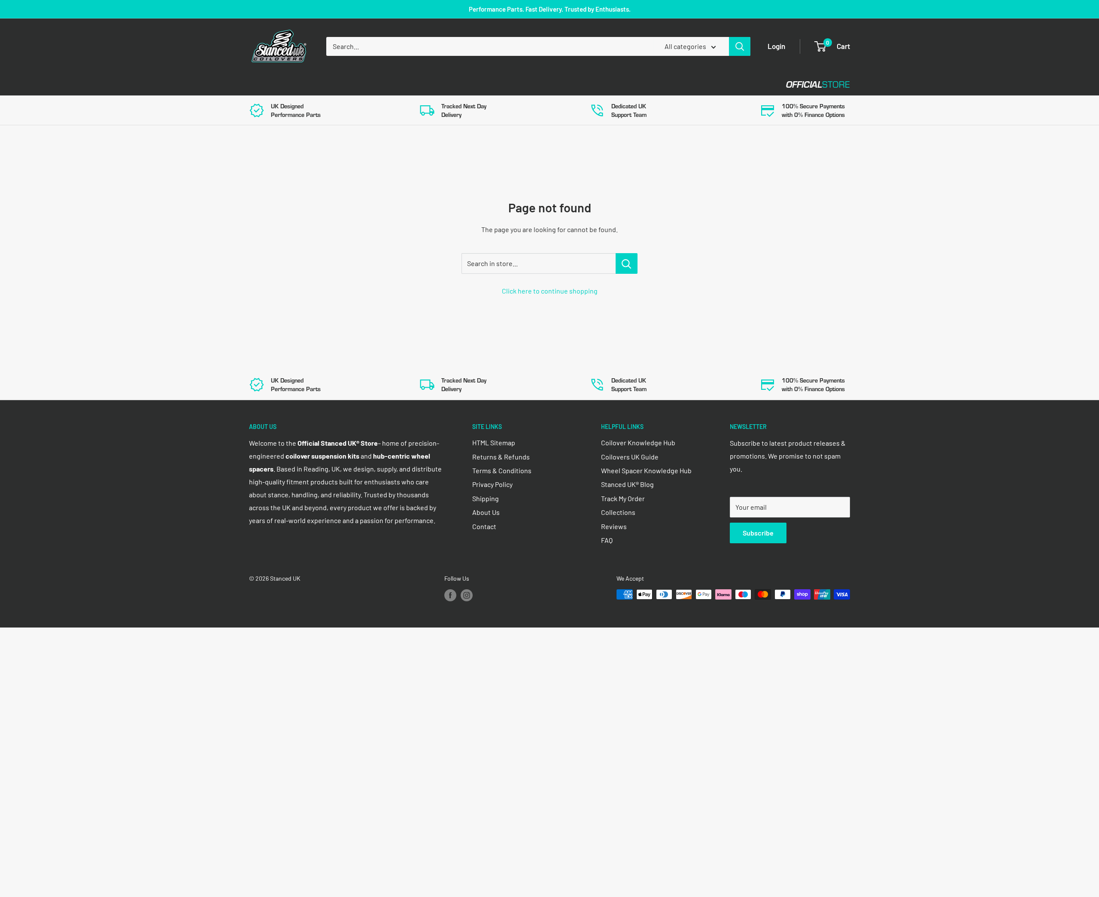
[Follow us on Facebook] (450, 595)
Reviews (614, 526)
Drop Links (325, 84)
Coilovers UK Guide (630, 457)
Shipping (485, 498)
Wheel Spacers (391, 84)
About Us (486, 512)
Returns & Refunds (501, 457)
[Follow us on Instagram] (467, 595)
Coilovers (266, 84)
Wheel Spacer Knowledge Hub (646, 470)
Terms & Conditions (501, 470)
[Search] (739, 46)
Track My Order (623, 498)
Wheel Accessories (471, 84)
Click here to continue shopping (550, 291)
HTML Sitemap (493, 442)
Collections (618, 512)
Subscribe (758, 533)
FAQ (607, 540)
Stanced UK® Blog (627, 484)
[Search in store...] (627, 263)
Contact (541, 84)
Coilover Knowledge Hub (638, 442)
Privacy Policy (492, 484)
